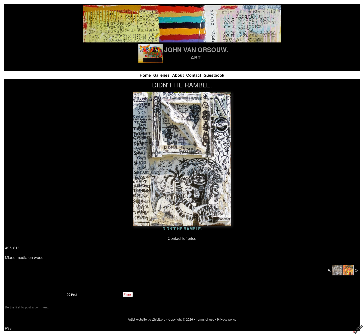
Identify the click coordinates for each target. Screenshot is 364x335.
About (178, 75)
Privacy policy (226, 319)
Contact (193, 75)
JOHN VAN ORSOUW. (196, 49)
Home (145, 75)
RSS (8, 328)
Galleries (161, 75)
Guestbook (214, 75)
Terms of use (205, 319)
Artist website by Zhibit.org (146, 319)
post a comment (36, 307)
